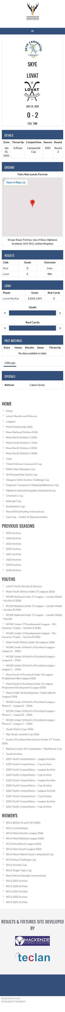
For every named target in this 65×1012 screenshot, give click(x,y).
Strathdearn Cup (15, 506)
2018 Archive (13, 570)
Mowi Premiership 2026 (19, 426)
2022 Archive (13, 548)
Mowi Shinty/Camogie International (26, 875)
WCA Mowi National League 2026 (25, 838)
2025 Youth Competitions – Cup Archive (29, 764)
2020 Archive (13, 559)
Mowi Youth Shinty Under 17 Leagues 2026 (30, 591)
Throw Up (55, 347)
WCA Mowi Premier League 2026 (24, 833)
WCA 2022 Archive (17, 896)
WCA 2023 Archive (17, 891)
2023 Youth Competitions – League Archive (30, 780)
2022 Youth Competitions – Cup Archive (29, 796)
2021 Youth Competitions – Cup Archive (29, 806)
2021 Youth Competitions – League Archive (30, 801)
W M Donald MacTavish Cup (21, 474)
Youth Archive (14, 753)
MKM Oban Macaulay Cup (20, 469)
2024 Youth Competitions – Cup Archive (29, 774)
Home (18, 347)
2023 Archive (13, 543)
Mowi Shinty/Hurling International (25, 511)
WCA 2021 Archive (17, 902)
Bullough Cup (13, 501)
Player (6, 292)
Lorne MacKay (11, 298)
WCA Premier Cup (16, 864)
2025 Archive (13, 533)
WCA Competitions (17, 828)
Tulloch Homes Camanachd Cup (24, 463)
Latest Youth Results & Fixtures (24, 586)
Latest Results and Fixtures (21, 416)
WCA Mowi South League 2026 (23, 848)
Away (40, 347)
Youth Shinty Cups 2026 (19, 729)
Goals (34, 292)
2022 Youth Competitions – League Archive (30, 790)
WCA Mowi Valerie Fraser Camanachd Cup (30, 854)
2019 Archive (13, 564)
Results (29, 347)
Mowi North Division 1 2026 (21, 437)
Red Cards (54, 292)
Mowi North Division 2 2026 (21, 448)
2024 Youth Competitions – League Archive (30, 769)
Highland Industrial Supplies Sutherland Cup (31, 490)
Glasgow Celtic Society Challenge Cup (27, 479)
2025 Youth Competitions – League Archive (30, 758)
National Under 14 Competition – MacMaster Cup (34, 748)
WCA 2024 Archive (17, 886)
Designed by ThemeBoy (13, 1001)
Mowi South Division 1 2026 (21, 442)
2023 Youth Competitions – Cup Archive (29, 785)
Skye (5, 268)
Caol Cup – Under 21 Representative (26, 516)
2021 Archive (13, 554)
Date (7, 347)
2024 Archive (13, 538)
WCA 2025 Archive (17, 880)
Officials (10, 363)
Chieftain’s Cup (14, 495)
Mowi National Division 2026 (22, 432)
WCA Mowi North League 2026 (23, 843)
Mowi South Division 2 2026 (21, 453)
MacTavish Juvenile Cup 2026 (22, 734)
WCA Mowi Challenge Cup (21, 859)
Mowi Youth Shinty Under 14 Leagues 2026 (30, 642)
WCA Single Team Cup (19, 870)
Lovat (6, 273)
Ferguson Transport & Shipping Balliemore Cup (32, 485)
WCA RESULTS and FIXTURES (23, 822)
